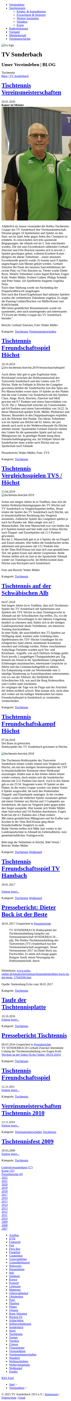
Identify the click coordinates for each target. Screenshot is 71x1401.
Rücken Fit (15, 1317)
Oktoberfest (16, 1296)
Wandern (22, 21)
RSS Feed (8, 1378)
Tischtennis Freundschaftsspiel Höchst (26, 347)
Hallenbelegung (18, 28)
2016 (5, 1198)
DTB (12, 1238)
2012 (5, 1211)
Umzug (13, 1344)
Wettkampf (35, 852)
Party (12, 1300)
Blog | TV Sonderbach (15, 76)
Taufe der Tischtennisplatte (24, 1003)
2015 (5, 1201)
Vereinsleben (16, 4)
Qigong (13, 1310)
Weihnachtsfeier (18, 1361)
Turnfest (14, 1340)
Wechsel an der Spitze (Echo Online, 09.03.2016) (31, 1054)
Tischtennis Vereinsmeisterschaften (31, 89)
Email (21, 1397)
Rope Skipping (18, 1313)
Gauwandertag (18, 1259)
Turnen (13, 1337)
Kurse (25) (8, 1170)
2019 (5, 1187)
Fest (11, 1245)
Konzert (14, 1283)
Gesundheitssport (19, 1262)
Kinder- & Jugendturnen (31, 11)
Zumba (13, 1371)
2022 (5, 1177)
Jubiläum (14, 1276)
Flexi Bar (14, 1248)
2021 (5, 1181)
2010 (5, 1218)
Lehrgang (15, 1286)
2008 (5, 1225)
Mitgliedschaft (17, 35)
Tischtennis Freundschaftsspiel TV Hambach (31, 868)
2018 (5, 1191)
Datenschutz (9, 1397)
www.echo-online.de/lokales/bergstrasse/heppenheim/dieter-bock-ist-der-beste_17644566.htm (35, 974)
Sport (12, 1330)
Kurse (20, 25)
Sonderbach (16, 1327)
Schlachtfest (16, 1320)
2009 (5, 1222)
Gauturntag (16, 1255)
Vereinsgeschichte (19, 38)
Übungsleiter (16, 1347)
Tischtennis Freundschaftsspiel (26, 1074)
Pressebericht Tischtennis (34, 1035)
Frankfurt (14, 1252)
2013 (5, 1208)
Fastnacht (14, 1242)
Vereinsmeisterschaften (42, 331)
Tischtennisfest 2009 (28, 1141)
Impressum (51, 1394)
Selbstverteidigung (20, 1323)
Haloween (15, 1265)
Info (11, 1272)
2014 (5, 1204)
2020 (5, 1184)
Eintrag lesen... (10, 891)
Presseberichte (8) (12, 1174)
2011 (4, 1215)
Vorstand (14, 32)
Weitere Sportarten (28, 18)
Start (12, 1384)
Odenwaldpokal (18, 1293)
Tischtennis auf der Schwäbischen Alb (26, 589)
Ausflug (14, 1235)
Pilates (13, 1306)
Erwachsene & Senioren (31, 14)
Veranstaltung (17, 1351)
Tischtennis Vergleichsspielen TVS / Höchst (32, 475)
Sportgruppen (17, 8)
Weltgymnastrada (19, 1364)
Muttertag (15, 1289)
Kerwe (13, 1279)
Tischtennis (21, 331)
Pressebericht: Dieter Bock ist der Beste (29, 911)
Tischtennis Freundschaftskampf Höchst (28, 723)
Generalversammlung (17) (17, 1167)
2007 (5, 1228)
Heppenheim (16, 1269)
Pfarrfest (14, 1303)
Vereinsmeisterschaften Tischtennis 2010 (31, 1109)
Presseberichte (42, 923)
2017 (5, 1194)
